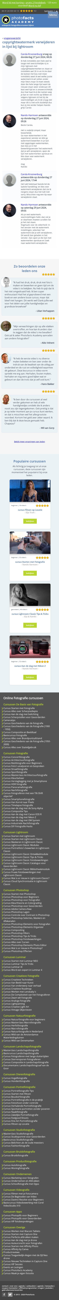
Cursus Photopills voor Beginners (20, 1215)
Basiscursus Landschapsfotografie (21, 1053)
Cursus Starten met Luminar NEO (20, 960)
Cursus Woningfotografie (16, 1168)
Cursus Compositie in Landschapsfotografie (26, 1062)
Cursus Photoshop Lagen (16, 912)
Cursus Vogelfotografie (15, 1078)
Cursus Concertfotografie (16, 757)
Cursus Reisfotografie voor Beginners (22, 763)
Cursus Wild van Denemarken (18, 1040)
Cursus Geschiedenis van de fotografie (23, 723)
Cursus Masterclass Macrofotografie (22, 1022)
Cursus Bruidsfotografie (15, 1155)
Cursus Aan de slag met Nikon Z (19, 817)
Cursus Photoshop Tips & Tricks (19, 936)
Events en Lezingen (13, 1267)
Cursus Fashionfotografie (16, 1145)
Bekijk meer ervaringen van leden (29, 441)
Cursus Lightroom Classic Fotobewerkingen (25, 860)
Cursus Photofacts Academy (18, 1270)
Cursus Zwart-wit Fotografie (17, 997)
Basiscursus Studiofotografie (18, 1139)
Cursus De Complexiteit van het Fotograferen (26, 994)
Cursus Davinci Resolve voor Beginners (23, 1199)
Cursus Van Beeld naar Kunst (18, 982)
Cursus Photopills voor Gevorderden (22, 1218)
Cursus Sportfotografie (15, 772)
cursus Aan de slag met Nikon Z (30, 666)
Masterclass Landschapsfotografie (21, 1050)
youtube (48, 1288)
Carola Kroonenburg (31, 54)
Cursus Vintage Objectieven (17, 1009)
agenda (22, 1286)
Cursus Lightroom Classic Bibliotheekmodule (26, 869)
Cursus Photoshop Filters (16, 933)
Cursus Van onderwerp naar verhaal (22, 985)
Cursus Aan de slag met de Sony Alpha (23, 808)
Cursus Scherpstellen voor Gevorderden (24, 717)
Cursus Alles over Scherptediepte (20, 711)
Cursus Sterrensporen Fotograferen (22, 1059)
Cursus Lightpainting (14, 1003)
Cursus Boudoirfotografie (16, 1096)
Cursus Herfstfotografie (15, 1025)
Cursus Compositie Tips (15, 811)
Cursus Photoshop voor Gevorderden (23, 906)
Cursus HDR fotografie (15, 784)
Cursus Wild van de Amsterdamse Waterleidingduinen (20, 1036)
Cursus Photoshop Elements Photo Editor (25, 945)
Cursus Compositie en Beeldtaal (19, 732)
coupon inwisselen (10, 1288)
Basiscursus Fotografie (15, 735)
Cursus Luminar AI (12, 966)
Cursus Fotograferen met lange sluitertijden (26, 1056)
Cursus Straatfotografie (15, 769)
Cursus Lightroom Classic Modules (21, 845)
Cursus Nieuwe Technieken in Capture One (25, 1261)
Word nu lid (34, 5)
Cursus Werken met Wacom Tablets (21, 1231)
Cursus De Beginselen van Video (20, 1196)
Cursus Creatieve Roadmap (17, 988)
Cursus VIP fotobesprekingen (18, 1221)
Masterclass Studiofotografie (18, 1133)
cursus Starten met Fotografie (30, 561)
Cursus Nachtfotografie (15, 790)
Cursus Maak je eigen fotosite (18, 1273)
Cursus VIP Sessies (13, 1264)
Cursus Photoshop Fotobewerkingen (22, 939)
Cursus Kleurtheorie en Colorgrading (22, 902)
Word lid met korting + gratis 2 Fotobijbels (24, 2)
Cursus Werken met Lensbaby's (19, 991)
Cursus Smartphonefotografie (18, 799)
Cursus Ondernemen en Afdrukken (21, 1180)
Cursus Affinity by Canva (15, 1249)
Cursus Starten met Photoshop (19, 893)
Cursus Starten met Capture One (20, 1234)
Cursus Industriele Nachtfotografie (21, 823)
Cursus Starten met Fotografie (19, 708)
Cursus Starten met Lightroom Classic (23, 839)
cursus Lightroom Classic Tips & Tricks (30, 613)
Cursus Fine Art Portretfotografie (20, 1120)
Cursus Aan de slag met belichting (20, 714)
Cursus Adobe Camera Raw (17, 909)
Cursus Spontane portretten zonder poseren (26, 1108)
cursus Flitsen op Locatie (30, 509)
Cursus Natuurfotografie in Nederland (23, 1031)
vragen (41, 1288)
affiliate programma (27, 1288)
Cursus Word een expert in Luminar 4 (22, 969)
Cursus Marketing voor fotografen (21, 1177)
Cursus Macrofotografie (15, 1028)
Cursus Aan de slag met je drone (20, 1240)
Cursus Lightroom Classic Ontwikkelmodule (25, 854)
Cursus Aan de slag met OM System (21, 820)
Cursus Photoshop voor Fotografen (21, 899)
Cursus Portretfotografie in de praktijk (23, 1099)
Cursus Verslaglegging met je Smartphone (25, 781)
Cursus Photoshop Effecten (17, 951)
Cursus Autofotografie (14, 1165)
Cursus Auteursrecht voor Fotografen (22, 1243)
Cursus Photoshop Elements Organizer (23, 927)
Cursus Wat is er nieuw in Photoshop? (23, 948)
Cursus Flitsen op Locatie (16, 1123)
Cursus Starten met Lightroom (19, 836)
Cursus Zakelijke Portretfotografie (20, 1114)
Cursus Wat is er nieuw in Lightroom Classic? (26, 878)
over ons (13, 1286)
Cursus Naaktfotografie (15, 1111)
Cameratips (9, 720)
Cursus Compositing (13, 930)
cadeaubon (31, 1286)
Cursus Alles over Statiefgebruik (19, 747)
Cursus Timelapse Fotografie (18, 805)
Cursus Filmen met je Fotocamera (20, 1193)
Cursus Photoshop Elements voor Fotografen (26, 924)
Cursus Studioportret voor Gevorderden (24, 1136)
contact (5, 1286)
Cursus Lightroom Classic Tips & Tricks (23, 857)
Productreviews (11, 1252)
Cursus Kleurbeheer (13, 778)
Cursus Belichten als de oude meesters (23, 1142)
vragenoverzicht (12, 38)
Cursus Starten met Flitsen (17, 1093)
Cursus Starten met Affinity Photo (20, 1246)
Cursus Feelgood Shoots (16, 1117)
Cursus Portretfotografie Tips (18, 1090)
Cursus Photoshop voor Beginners (21, 896)
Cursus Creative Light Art (16, 1006)
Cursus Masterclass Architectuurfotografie (25, 775)
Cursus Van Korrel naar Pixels (18, 802)
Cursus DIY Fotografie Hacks (18, 826)
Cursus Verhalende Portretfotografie (22, 1105)
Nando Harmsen (29, 115)
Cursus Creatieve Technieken (18, 979)
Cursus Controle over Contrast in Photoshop (26, 915)
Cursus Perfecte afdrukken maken (20, 1237)
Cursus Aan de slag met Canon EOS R (22, 814)
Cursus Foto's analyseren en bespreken (23, 766)
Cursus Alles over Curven (16, 942)
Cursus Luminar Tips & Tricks (18, 963)
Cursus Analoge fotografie (16, 1000)
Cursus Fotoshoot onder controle (20, 1102)
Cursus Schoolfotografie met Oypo (21, 1183)
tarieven (48, 11)
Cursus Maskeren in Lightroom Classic (23, 842)
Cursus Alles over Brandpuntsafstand (22, 738)
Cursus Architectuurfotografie (18, 760)
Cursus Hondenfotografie (16, 1081)
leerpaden (49, 1286)
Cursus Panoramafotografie (17, 787)
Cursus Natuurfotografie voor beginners (24, 1019)
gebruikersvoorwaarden (12, 1290)
